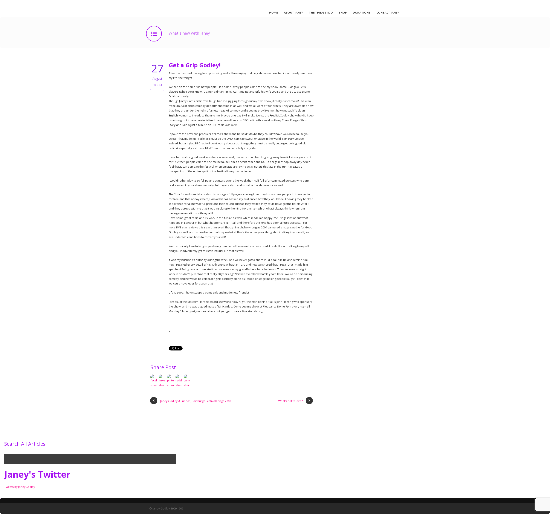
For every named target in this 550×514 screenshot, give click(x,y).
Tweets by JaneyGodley (19, 487)
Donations (361, 12)
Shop (343, 12)
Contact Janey (387, 12)
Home (273, 12)
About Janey (293, 12)
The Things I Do (321, 12)
